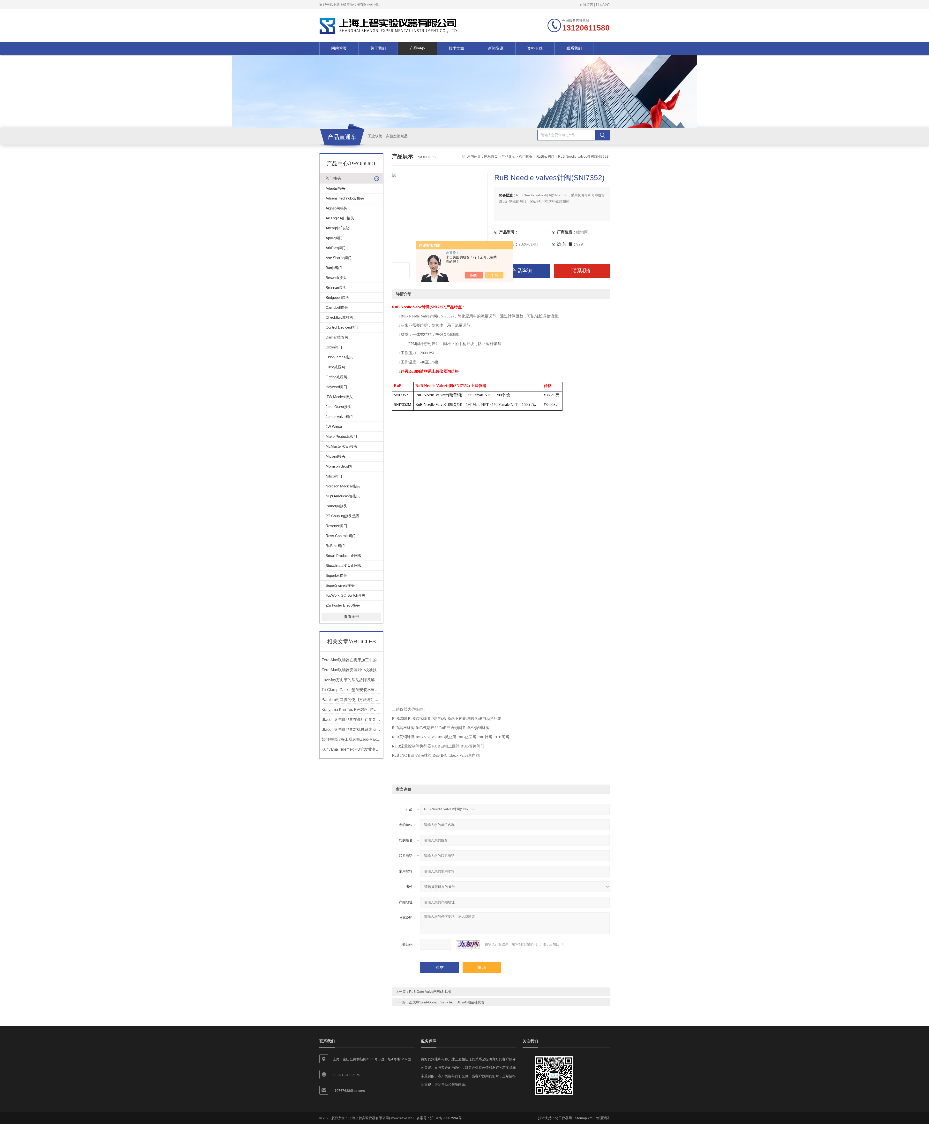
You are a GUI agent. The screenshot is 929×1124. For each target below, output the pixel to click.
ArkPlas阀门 (335, 248)
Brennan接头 (336, 287)
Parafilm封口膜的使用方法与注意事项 (351, 700)
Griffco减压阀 (336, 377)
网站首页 (339, 48)
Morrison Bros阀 (339, 466)
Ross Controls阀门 (341, 536)
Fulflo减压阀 (335, 367)
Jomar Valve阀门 (339, 417)
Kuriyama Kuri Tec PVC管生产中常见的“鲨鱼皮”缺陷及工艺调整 (351, 710)
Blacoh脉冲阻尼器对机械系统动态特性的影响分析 (351, 729)
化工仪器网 (563, 1118)
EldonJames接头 (339, 357)
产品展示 (508, 156)
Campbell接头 (337, 307)
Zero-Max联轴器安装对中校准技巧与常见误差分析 (351, 670)
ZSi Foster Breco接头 (343, 605)
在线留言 (586, 5)
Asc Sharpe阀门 (339, 258)
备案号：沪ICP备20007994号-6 (440, 1118)
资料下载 (535, 48)
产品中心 (417, 48)
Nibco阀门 (334, 476)
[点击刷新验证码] (468, 944)
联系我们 (603, 5)
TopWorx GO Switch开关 (345, 595)
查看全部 (351, 617)
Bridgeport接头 (337, 297)
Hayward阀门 (336, 387)
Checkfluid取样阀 (339, 317)
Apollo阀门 (334, 238)
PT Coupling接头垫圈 (343, 516)
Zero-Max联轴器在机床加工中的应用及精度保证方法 (351, 660)
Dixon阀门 (334, 347)
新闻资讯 (495, 48)
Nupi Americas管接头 (343, 496)
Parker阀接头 (336, 506)
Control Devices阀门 (342, 327)
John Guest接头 (338, 407)
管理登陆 (603, 1118)
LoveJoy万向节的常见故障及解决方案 (351, 680)
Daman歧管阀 (337, 337)
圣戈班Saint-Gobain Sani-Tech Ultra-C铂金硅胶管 (446, 1002)
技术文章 (456, 48)
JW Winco (334, 426)
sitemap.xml (584, 1118)
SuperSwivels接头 (340, 585)
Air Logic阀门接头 (340, 218)
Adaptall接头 (335, 188)
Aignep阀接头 (336, 208)
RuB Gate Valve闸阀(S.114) (430, 991)
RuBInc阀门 (335, 546)
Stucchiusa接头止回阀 (343, 565)
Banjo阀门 (334, 268)
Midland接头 (335, 456)
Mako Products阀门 (341, 436)
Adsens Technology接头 (345, 198)
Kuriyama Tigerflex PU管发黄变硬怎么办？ (351, 749)
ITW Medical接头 (339, 397)
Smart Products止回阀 (343, 556)
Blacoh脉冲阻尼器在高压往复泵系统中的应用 (351, 719)
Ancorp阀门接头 (339, 228)
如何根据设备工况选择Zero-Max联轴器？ (351, 739)
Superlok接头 (336, 575)
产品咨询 (521, 271)
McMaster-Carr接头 (341, 446)
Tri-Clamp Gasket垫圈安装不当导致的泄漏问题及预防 (351, 690)
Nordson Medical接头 (343, 486)
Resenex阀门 (336, 526)
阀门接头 (333, 178)
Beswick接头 (336, 278)
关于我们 (378, 48)
